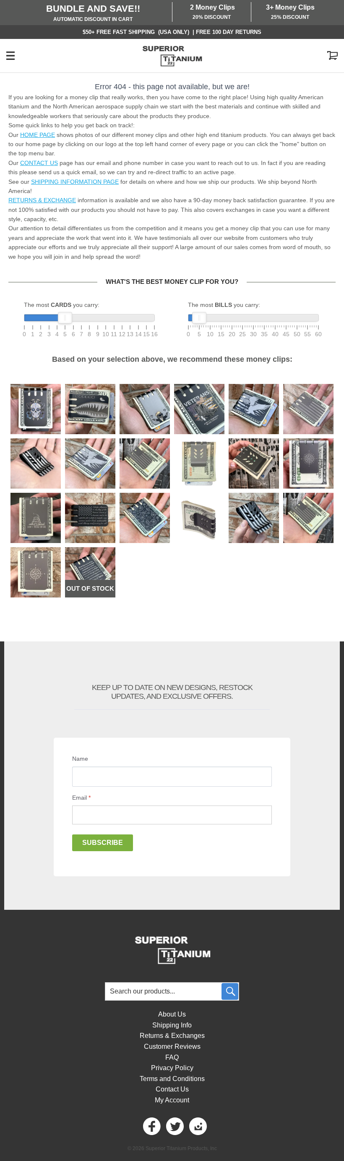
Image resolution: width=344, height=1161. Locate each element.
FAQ (172, 1057)
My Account (172, 1100)
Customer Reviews (172, 1046)
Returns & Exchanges (172, 1035)
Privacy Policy (172, 1067)
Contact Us (172, 1089)
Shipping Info (172, 1025)
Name (80, 758)
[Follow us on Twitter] (174, 1126)
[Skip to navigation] (19, 55)
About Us (172, 1014)
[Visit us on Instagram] (197, 1126)
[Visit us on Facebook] (151, 1126)
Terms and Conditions (172, 1078)
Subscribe (102, 842)
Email (81, 797)
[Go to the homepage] (172, 55)
